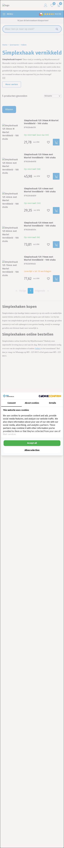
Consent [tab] (11, 403)
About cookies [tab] (32, 403)
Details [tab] (52, 403)
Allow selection (32, 450)
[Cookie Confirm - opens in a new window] (50, 396)
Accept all (32, 443)
